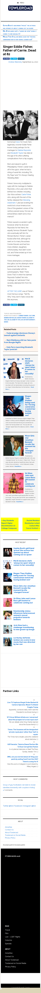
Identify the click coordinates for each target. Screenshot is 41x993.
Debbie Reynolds (24, 150)
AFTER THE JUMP (14, 291)
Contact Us (9, 830)
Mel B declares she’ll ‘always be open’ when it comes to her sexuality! (30, 366)
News (6, 322)
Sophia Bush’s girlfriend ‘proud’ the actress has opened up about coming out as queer (23, 551)
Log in (27, 987)
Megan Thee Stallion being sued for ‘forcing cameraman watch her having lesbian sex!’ (30, 405)
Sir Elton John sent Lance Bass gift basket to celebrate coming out (30, 479)
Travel (7, 930)
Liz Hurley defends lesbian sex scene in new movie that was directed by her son (24, 641)
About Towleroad (11, 832)
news (18, 142)
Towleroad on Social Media (15, 835)
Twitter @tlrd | (8, 806)
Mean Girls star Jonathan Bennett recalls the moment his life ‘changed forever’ (30, 444)
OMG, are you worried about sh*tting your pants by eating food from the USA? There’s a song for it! (22, 759)
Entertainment (29, 320)
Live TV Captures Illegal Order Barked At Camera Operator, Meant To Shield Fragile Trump (22, 705)
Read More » (18, 466)
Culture (32, 315)
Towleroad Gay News (20, 8)
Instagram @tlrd (29, 806)
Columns (8, 940)
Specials (8, 944)
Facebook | (18, 806)
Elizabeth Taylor (17, 153)
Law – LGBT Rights (12, 937)
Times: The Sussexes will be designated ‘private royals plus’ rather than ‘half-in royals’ (23, 732)
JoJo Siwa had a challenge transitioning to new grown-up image (23, 627)
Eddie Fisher (21, 318)
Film (6, 933)
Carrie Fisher (26, 194)
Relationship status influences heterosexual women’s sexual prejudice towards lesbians (24, 615)
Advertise (8, 827)
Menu (22, 3)
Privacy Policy (10, 838)
